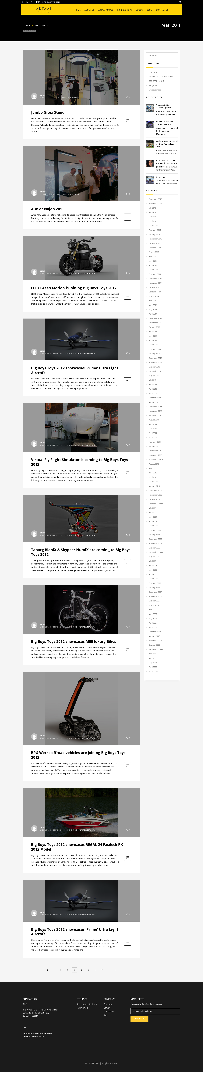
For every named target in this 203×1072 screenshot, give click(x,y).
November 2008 (155, 543)
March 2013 (153, 344)
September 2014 (156, 292)
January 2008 (154, 587)
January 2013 (154, 353)
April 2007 (153, 623)
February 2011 (155, 442)
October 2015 (154, 243)
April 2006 (153, 667)
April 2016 (153, 221)
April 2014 (153, 314)
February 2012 (155, 397)
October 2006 (154, 645)
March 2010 (153, 481)
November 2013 (155, 322)
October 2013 (154, 327)
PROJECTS (75, 98)
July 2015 (152, 256)
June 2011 (153, 424)
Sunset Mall (161, 177)
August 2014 (154, 296)
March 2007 (153, 627)
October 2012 (154, 367)
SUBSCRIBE (139, 1019)
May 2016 (153, 216)
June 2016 (153, 212)
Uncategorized (155, 90)
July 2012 (152, 380)
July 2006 (152, 653)
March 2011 (153, 437)
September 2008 (156, 552)
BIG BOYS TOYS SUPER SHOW (85, 273)
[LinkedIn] (27, 2)
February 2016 (155, 230)
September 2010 (156, 459)
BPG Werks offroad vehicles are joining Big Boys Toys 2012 (78, 755)
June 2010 (153, 473)
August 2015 (154, 252)
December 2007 (155, 592)
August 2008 (154, 556)
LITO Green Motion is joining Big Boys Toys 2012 (74, 287)
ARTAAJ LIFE (153, 72)
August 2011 (154, 420)
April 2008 (153, 574)
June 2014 (153, 305)
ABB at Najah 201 (46, 208)
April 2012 (153, 389)
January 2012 (154, 402)
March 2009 (153, 525)
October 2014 (154, 287)
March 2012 (153, 393)
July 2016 (152, 208)
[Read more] (127, 123)
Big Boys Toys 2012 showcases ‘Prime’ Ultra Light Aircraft (74, 370)
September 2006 (156, 649)
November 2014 (155, 283)
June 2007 (153, 614)
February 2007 (155, 631)
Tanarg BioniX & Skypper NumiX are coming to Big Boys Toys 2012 (80, 552)
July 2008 (152, 561)
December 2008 (155, 539)
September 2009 (156, 503)
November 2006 (155, 640)
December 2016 (155, 199)
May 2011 (153, 428)
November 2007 (155, 596)
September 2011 (156, 415)
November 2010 (155, 455)
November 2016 (155, 203)
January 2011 (154, 446)
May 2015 (153, 261)
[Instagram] (31, 2)
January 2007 (154, 636)
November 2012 (155, 362)
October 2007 (154, 601)
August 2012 (154, 375)
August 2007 (154, 605)
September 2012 (156, 371)
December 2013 (155, 318)
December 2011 (155, 406)
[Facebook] (23, 2)
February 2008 (155, 583)
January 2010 (154, 486)
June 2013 (153, 331)
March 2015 (153, 269)
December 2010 (155, 450)
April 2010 (153, 477)
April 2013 (153, 340)
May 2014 (153, 309)
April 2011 (153, 433)
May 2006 (153, 662)
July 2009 (152, 508)
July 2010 (152, 468)
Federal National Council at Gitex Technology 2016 (167, 144)
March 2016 (153, 225)
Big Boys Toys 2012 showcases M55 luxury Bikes (73, 641)
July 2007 (152, 609)
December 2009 (155, 490)
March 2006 (153, 671)
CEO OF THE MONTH (157, 81)
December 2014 (155, 278)
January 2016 (154, 234)
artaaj (42, 95)
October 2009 (154, 499)
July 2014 (152, 300)
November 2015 (155, 239)
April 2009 (153, 521)
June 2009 (153, 512)
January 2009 (154, 534)
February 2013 (155, 349)
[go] (174, 55)
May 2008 (153, 570)
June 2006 (153, 658)
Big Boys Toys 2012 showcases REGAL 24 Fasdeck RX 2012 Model (77, 847)
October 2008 (154, 548)
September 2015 (156, 247)
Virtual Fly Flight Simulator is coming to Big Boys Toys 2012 (79, 462)
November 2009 (155, 495)
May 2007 (153, 618)
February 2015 (155, 274)
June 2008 (153, 565)
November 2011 (155, 411)
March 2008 (153, 578)
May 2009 (153, 517)
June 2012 (153, 384)
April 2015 (153, 265)
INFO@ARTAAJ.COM (51, 2)
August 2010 (154, 464)
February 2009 (155, 530)
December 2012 (155, 358)
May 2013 (153, 336)
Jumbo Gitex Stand (47, 112)
